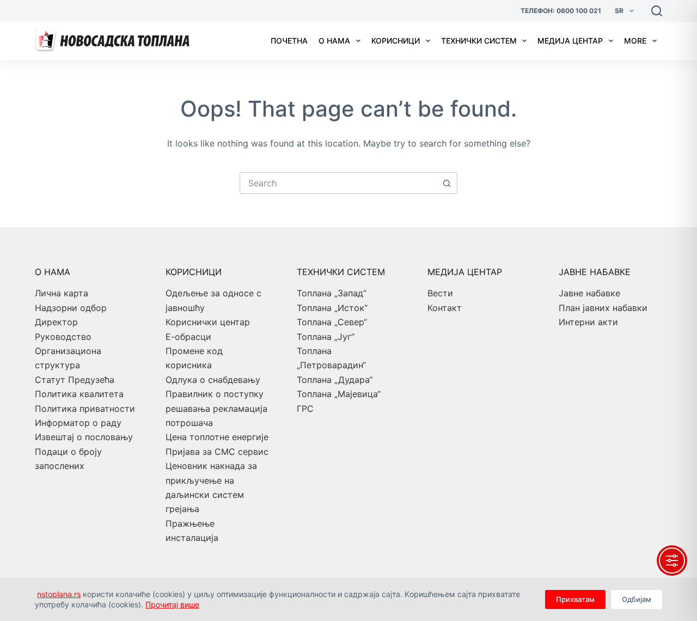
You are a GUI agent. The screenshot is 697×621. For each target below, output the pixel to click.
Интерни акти (588, 321)
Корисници (395, 40)
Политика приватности (85, 408)
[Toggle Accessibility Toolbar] (672, 560)
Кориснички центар (208, 321)
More (635, 40)
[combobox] (338, 183)
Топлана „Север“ (332, 321)
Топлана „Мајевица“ (339, 393)
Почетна (289, 40)
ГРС (305, 408)
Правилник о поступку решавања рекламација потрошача (216, 408)
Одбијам (636, 599)
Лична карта (61, 293)
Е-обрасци (188, 336)
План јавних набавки (603, 307)
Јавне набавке (589, 293)
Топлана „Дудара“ (334, 379)
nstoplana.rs (59, 594)
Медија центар (570, 40)
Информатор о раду (78, 422)
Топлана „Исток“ (332, 307)
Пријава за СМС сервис (217, 451)
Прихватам (575, 599)
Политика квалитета (79, 393)
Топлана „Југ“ (325, 336)
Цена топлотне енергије (217, 436)
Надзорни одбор (71, 307)
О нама (334, 40)
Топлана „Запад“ (331, 293)
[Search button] (446, 183)
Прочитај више (172, 604)
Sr (619, 11)
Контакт (444, 307)
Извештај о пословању (84, 436)
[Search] (656, 10)
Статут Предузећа (74, 379)
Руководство (63, 336)
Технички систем (479, 40)
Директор (56, 321)
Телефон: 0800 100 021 (561, 11)
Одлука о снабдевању (213, 379)
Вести (440, 293)
